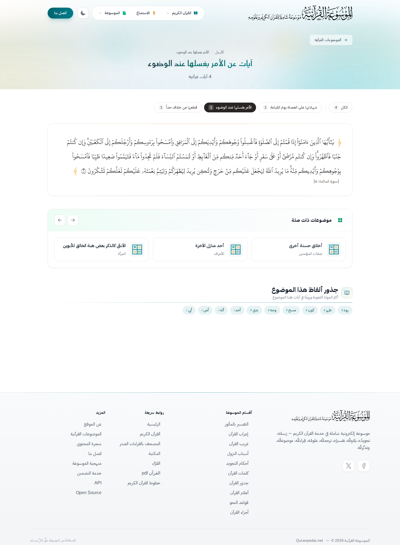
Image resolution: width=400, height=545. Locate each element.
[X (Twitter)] (349, 466)
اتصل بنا (60, 13)
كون (310, 310)
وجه (272, 310)
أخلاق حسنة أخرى (305, 245)
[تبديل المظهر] (83, 13)
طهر (328, 310)
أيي (189, 310)
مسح (291, 310)
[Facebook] (364, 466)
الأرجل (219, 52)
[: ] (326, 181)
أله (221, 310)
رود (345, 310)
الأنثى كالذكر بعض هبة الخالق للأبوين (94, 245)
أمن (205, 310)
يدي (254, 310)
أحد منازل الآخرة (209, 245)
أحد (237, 310)
